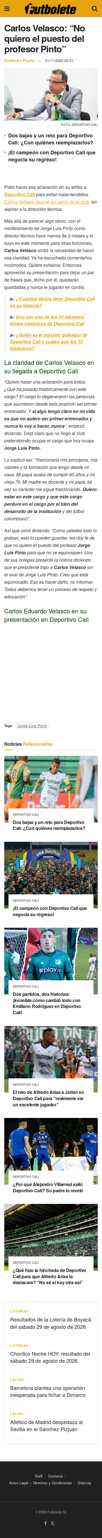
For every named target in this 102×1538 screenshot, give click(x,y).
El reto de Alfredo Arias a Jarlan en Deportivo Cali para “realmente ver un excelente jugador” (48, 1098)
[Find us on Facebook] (45, 1523)
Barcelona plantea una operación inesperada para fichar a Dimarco (48, 1391)
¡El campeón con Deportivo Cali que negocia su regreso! (51, 156)
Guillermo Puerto (19, 60)
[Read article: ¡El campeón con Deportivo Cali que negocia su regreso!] (51, 875)
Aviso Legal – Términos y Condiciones (40, 1482)
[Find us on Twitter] (52, 1523)
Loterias (19, 1311)
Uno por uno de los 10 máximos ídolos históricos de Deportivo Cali (47, 320)
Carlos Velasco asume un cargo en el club (46, 201)
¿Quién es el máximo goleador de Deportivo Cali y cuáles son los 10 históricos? (49, 342)
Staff (38, 1476)
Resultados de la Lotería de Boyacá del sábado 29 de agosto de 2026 (50, 1323)
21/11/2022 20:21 (59, 60)
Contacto (55, 1476)
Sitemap (84, 1482)
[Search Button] (95, 8)
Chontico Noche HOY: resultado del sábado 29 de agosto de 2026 (50, 1357)
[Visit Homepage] (50, 8)
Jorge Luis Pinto (32, 725)
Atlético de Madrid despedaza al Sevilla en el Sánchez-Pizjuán (46, 1425)
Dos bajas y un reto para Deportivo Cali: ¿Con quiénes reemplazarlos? (50, 139)
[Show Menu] (7, 8)
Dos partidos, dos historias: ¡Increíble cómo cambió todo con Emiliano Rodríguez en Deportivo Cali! (47, 1003)
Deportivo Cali (26, 814)
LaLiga (17, 1379)
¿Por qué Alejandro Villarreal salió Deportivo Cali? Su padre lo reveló (48, 1187)
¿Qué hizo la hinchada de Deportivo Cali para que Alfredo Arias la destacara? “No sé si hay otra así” (49, 1276)
